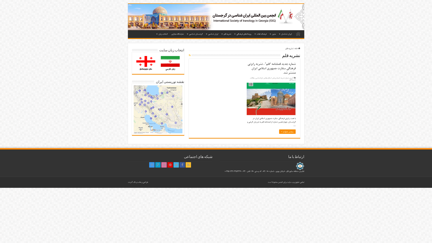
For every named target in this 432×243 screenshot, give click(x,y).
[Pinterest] (170, 165)
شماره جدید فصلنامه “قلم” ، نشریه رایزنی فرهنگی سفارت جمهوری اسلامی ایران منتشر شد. (272, 69)
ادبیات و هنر (276, 78)
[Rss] (188, 165)
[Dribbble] (164, 165)
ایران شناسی (213, 34)
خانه (298, 33)
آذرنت (130, 182)
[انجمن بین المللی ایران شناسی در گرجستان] (216, 17)
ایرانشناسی (259, 78)
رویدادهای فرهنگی (243, 34)
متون (274, 34)
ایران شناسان (286, 34)
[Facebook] (182, 165)
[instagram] (152, 165)
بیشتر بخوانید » (287, 131)
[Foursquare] (158, 165)
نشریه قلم (227, 34)
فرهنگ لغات (261, 34)
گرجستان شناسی (196, 34)
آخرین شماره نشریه (287, 78)
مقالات (252, 78)
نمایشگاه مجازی (177, 34)
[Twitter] (176, 165)
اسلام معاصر (267, 78)
